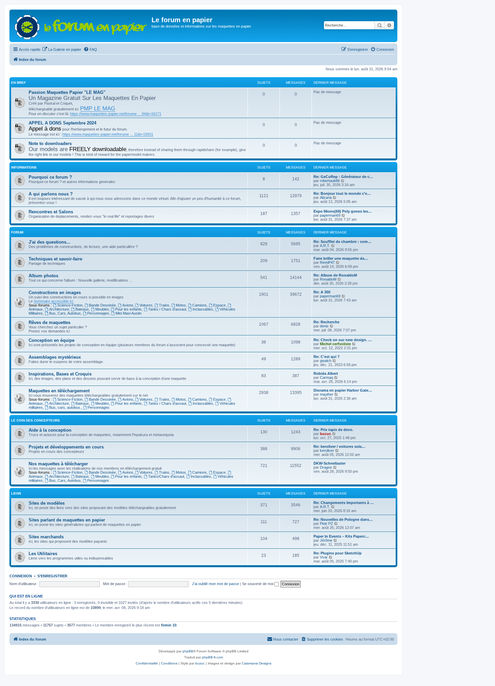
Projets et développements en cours (66, 446)
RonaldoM (328, 279)
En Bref (18, 82)
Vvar (324, 557)
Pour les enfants (128, 309)
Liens (16, 493)
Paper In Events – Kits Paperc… (341, 536)
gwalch (325, 361)
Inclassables (203, 309)
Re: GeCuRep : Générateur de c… (343, 177)
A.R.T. (325, 246)
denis (324, 326)
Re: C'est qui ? (327, 357)
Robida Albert (326, 373)
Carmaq (326, 377)
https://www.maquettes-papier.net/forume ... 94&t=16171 (115, 114)
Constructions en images (55, 292)
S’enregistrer (52, 576)
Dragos (326, 467)
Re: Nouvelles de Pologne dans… (343, 519)
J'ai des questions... (49, 242)
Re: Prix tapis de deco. (333, 430)
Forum (17, 232)
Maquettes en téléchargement (59, 390)
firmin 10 (168, 625)
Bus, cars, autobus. (65, 407)
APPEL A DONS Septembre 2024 (62, 122)
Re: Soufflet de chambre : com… (342, 242)
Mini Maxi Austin (128, 313)
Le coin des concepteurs (35, 420)
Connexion (20, 576)
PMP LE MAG (97, 108)
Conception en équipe (51, 340)
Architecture (59, 309)
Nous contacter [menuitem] (285, 639)
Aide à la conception (50, 430)
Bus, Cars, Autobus (65, 313)
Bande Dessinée (102, 305)
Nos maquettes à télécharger (58, 463)
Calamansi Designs (256, 663)
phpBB (188, 651)
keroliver (327, 450)
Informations (24, 167)
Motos (181, 305)
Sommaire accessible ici (53, 301)
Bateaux (82, 309)
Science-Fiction (69, 305)
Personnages (98, 313)
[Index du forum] (81, 25)
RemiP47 (327, 262)
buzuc (325, 434)
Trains (164, 305)
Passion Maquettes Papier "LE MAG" (67, 92)
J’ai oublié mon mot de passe (215, 584)
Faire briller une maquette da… (341, 258)
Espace (219, 305)
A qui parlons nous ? (51, 193)
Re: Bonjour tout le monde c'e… (342, 193)
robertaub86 (330, 181)
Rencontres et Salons (51, 211)
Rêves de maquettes (49, 322)
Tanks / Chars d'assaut (167, 309)
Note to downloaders (50, 143)
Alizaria (326, 197)
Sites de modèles (47, 503)
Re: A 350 (322, 292)
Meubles (102, 309)
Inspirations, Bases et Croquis (60, 373)
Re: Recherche (326, 322)
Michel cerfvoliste (335, 344)
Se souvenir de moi (258, 584)
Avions (127, 305)
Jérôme (326, 540)
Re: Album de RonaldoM (335, 275)
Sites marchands (46, 536)
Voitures (146, 305)
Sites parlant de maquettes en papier (67, 519)
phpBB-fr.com (212, 657)
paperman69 (330, 215)
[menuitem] (61, 49)
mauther (326, 394)
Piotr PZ (326, 523)
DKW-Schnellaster (329, 463)
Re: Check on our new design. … (343, 340)
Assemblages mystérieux (55, 357)
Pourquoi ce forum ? (50, 177)
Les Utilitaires (43, 553)
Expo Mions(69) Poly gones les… (343, 211)
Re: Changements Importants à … (344, 503)
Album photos (43, 275)
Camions (199, 305)
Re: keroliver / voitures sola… (339, 446)
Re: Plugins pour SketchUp (338, 553)
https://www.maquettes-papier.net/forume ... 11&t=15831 (107, 134)
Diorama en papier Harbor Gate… (343, 390)
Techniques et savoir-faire (55, 258)
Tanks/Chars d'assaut (166, 476)
